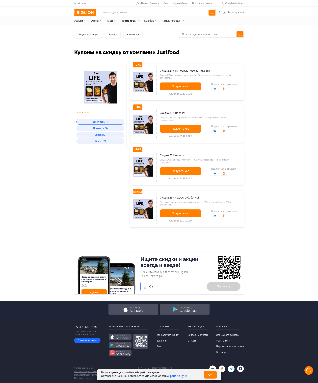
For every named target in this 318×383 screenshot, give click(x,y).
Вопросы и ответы (202, 3)
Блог (166, 3)
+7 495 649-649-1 (234, 3)
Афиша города (171, 20)
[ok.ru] (222, 368)
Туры (109, 20)
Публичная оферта (83, 378)
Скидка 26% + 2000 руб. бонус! (179, 197)
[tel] (231, 368)
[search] (212, 13)
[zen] (240, 368)
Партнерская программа (230, 346)
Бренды (112, 34)
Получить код (180, 86)
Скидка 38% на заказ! (173, 113)
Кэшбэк (149, 20)
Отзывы (192, 340)
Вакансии (162, 340)
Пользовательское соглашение (88, 375)
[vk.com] (212, 368)
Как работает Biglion (168, 335)
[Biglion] (85, 12)
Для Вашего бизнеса (147, 3)
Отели (95, 20)
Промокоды (128, 20)
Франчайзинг (180, 3)
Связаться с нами (87, 340)
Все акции (221, 352)
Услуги (78, 20)
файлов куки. (178, 376)
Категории (133, 34)
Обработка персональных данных (90, 371)
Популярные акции (88, 34)
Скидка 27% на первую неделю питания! (185, 70)
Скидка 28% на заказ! (173, 155)
